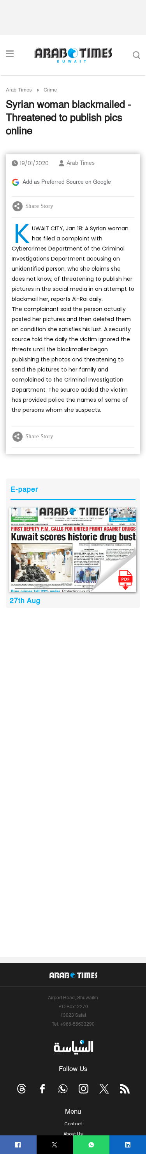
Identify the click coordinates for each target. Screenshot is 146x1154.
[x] (104, 1089)
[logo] (73, 55)
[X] (55, 1145)
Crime (50, 90)
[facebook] (18, 1145)
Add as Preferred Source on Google (67, 182)
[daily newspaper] (72, 550)
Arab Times (19, 90)
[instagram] (83, 1089)
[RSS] (125, 1089)
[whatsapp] (91, 1145)
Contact (73, 1124)
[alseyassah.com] (73, 1047)
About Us (73, 1134)
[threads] (21, 1089)
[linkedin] (128, 1145)
